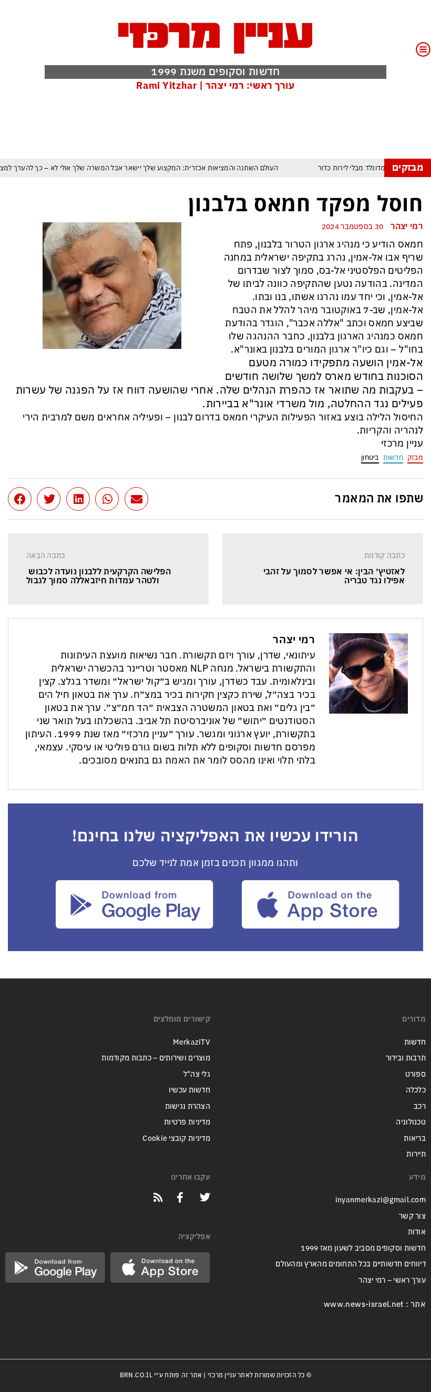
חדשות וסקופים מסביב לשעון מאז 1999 (363, 1248)
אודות (417, 1232)
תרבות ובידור (406, 1058)
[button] (136, 499)
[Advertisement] (231, 124)
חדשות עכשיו (189, 1090)
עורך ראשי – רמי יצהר (392, 1280)
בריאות (415, 1138)
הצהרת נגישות (187, 1106)
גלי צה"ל (196, 1074)
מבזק (415, 457)
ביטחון (370, 457)
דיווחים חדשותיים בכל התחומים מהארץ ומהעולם (350, 1264)
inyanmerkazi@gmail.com (380, 1200)
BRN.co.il (136, 1375)
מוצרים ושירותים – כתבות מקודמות (155, 1058)
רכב (420, 1106)
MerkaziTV (191, 1042)
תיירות (416, 1154)
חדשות (393, 457)
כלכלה (416, 1090)
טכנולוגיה (411, 1122)
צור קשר (412, 1216)
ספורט (415, 1074)
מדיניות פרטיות (187, 1122)
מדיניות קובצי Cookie (176, 1138)
